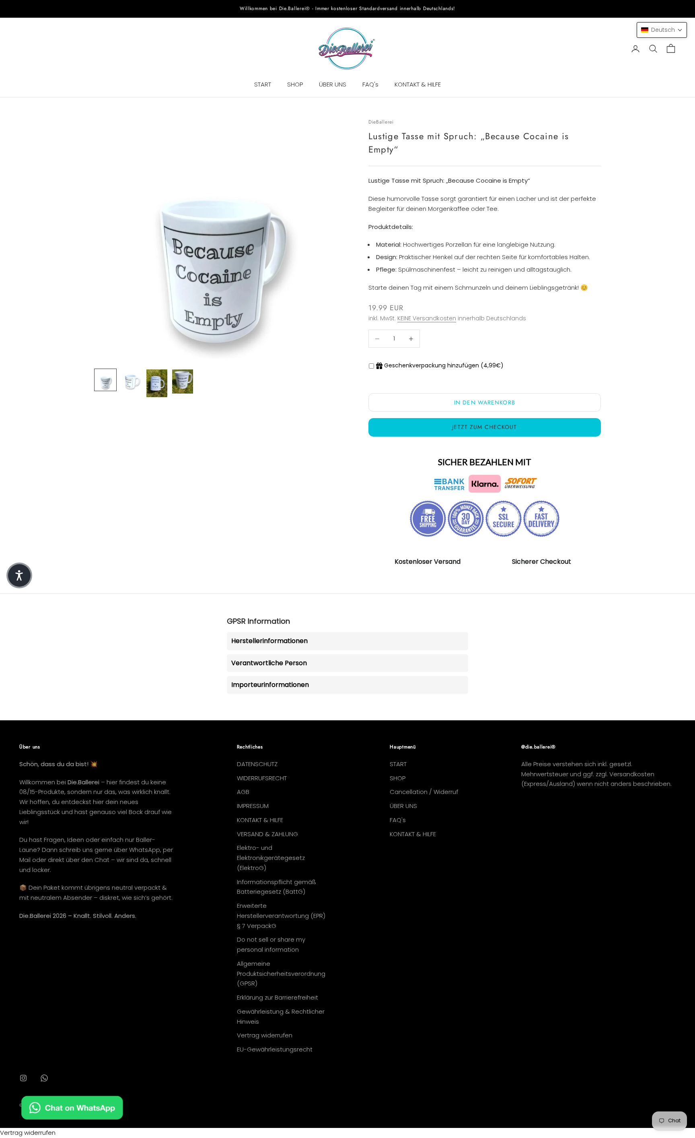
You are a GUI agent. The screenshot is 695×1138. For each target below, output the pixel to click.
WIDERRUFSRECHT (262, 778)
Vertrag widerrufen (264, 1035)
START (262, 84)
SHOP (295, 84)
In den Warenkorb (484, 402)
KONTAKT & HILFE (418, 84)
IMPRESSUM (253, 806)
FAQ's (370, 84)
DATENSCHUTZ (257, 764)
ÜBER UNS (332, 84)
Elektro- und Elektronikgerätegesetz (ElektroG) (271, 857)
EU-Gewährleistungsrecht (275, 1049)
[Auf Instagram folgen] (23, 1078)
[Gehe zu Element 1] (105, 380)
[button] (662, 30)
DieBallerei (381, 122)
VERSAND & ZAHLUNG (267, 834)
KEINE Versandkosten (426, 318)
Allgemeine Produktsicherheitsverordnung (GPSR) (281, 973)
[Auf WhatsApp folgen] (44, 1078)
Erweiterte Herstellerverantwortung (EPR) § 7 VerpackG (281, 915)
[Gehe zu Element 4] (182, 381)
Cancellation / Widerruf (424, 792)
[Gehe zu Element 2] (131, 380)
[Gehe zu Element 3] (157, 383)
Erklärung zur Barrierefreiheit (277, 997)
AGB (243, 792)
